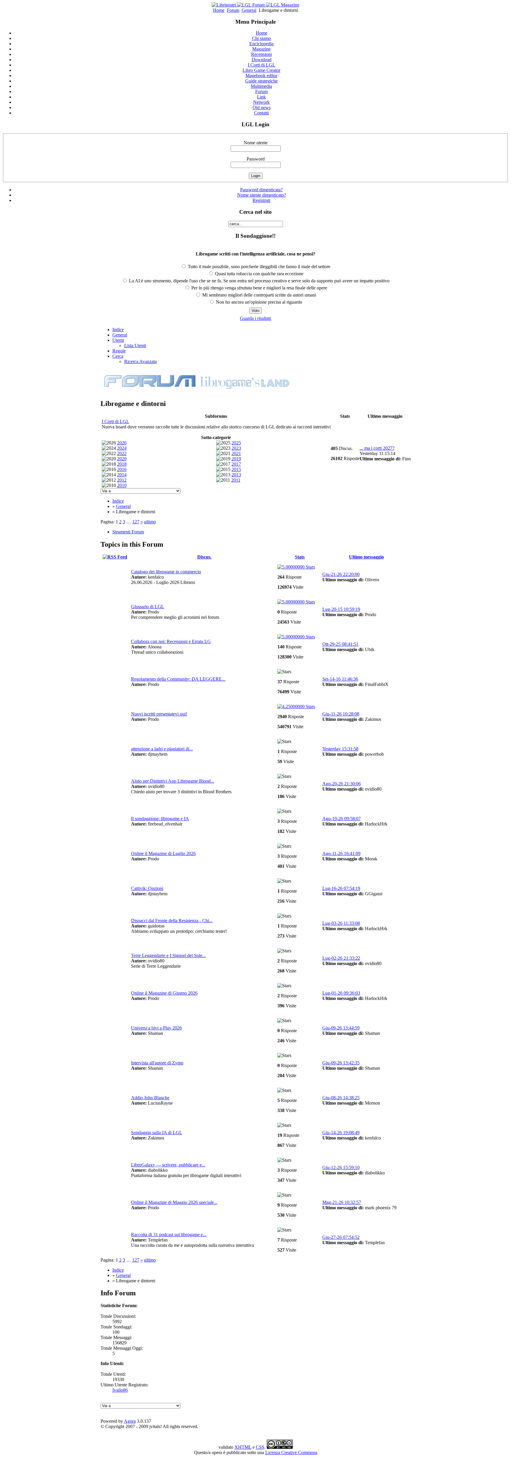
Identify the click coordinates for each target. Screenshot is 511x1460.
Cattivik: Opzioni (147, 888)
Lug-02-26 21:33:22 (341, 958)
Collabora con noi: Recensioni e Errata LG (171, 641)
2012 (122, 480)
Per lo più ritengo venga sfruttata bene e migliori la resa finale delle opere (258, 287)
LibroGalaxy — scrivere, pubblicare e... (168, 1164)
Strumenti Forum (128, 531)
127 (135, 521)
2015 (236, 469)
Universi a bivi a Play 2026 (156, 1027)
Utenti (118, 340)
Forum (233, 10)
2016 (122, 469)
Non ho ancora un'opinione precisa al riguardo (258, 302)
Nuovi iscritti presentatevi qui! (159, 713)
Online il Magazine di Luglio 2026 (163, 853)
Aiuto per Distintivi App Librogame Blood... (172, 781)
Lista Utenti (135, 345)
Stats (300, 556)
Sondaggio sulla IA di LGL (156, 1132)
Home (218, 10)
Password (256, 158)
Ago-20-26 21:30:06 (341, 783)
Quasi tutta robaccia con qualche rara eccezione (258, 273)
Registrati (261, 200)
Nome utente (256, 142)
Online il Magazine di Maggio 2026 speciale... (174, 1202)
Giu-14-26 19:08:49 (341, 1132)
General (249, 10)
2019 (236, 458)
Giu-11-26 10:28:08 (340, 713)
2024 (122, 448)
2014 (122, 474)
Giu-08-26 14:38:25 (341, 1097)
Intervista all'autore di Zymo (157, 1062)
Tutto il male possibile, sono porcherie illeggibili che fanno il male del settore (258, 266)
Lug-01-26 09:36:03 (341, 993)
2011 (235, 480)
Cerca (117, 356)
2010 (122, 485)
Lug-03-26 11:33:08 (341, 923)
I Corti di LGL (115, 421)
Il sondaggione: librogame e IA (160, 818)
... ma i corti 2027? (377, 448)
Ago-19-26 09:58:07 (341, 818)
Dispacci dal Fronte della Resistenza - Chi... (172, 920)
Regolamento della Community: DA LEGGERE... (178, 679)
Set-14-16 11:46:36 (340, 679)
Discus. (204, 556)
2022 (122, 453)
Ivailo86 (120, 1390)
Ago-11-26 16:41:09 (341, 853)
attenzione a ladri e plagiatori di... (162, 748)
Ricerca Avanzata (140, 361)
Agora (130, 1421)
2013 (236, 474)
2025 (236, 442)
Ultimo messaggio (366, 556)
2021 (236, 453)
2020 (122, 458)
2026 (122, 442)
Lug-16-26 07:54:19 (341, 888)
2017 (236, 464)
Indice (118, 329)
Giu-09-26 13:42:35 (341, 1062)
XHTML (243, 1447)
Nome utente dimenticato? (261, 195)
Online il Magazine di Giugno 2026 (164, 993)
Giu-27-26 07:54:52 (341, 1237)
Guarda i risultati (255, 318)
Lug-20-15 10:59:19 (341, 609)
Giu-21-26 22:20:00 (341, 574)
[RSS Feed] (115, 556)
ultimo (150, 521)
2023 (236, 448)
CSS (260, 1447)
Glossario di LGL (147, 606)
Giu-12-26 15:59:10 (341, 1167)
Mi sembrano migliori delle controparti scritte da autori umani (258, 294)
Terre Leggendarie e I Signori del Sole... (168, 955)
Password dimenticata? (261, 189)
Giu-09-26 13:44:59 (341, 1027)
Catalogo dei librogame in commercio (166, 571)
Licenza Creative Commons (291, 1452)
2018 (122, 464)
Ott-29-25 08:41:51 (340, 644)
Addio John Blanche (150, 1097)
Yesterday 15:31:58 (340, 748)
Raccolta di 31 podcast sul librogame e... (168, 1234)
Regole (119, 350)
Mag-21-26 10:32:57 (341, 1202)
